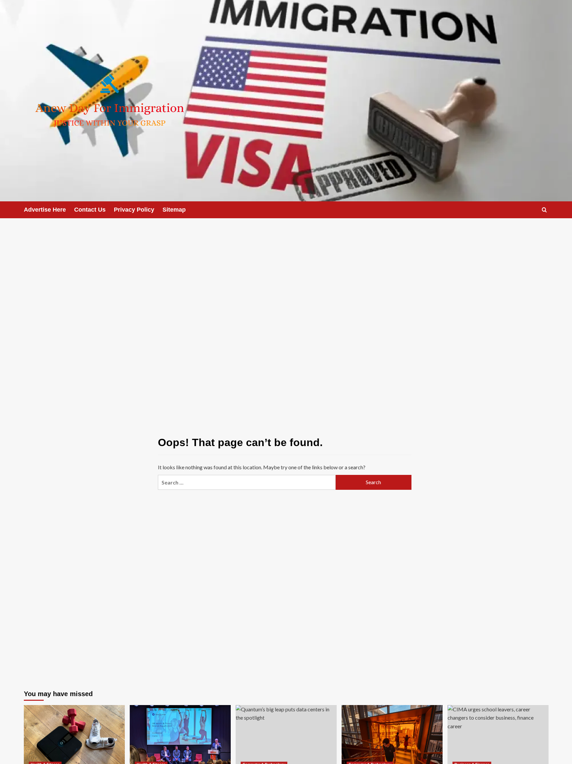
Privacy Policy (134, 209)
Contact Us (90, 209)
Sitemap (174, 209)
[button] (544, 210)
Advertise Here (45, 209)
